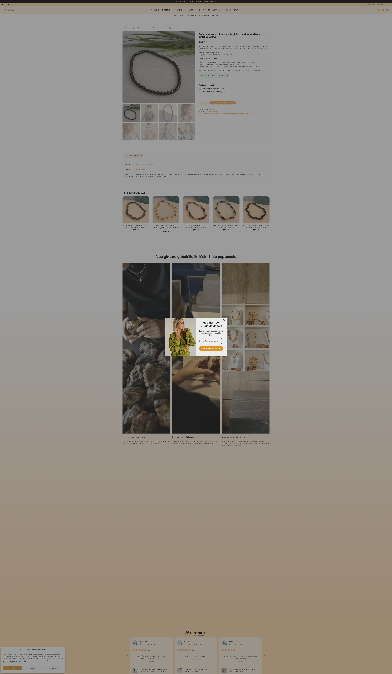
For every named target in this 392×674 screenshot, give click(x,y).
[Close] (224, 320)
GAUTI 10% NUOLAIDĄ (211, 348)
